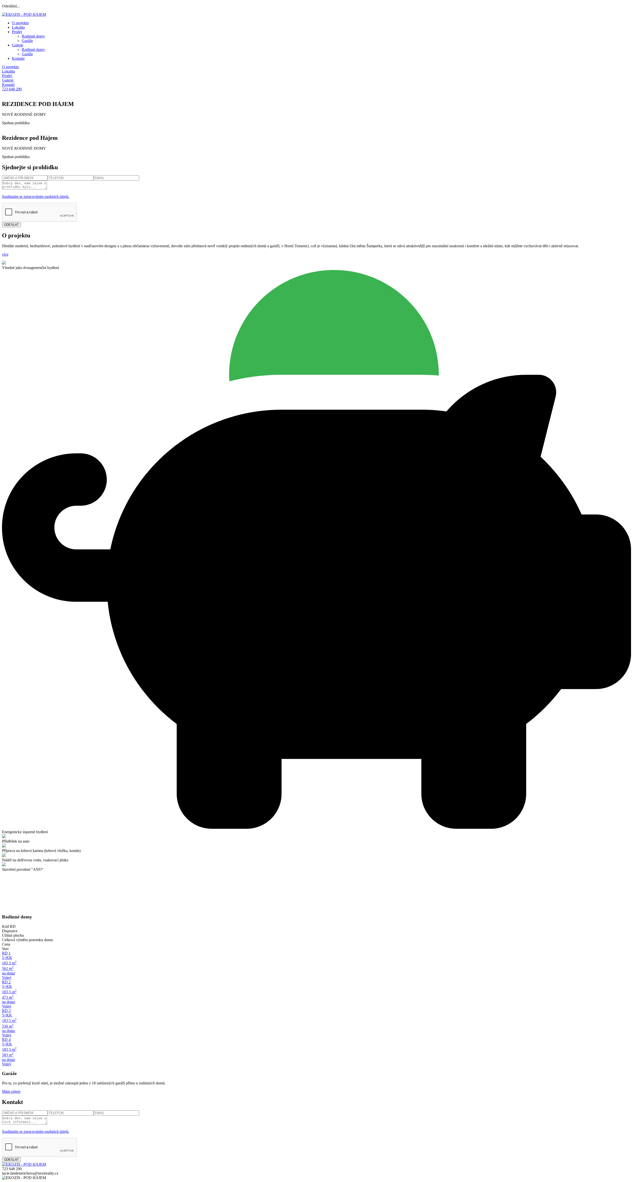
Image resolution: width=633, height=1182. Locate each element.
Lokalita (18, 27)
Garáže (27, 41)
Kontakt (18, 58)
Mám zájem (11, 1091)
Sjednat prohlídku (16, 123)
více (5, 254)
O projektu (20, 23)
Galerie (17, 45)
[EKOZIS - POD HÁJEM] (24, 14)
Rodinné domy (33, 36)
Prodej (17, 32)
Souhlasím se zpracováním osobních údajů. (35, 196)
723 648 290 (12, 89)
